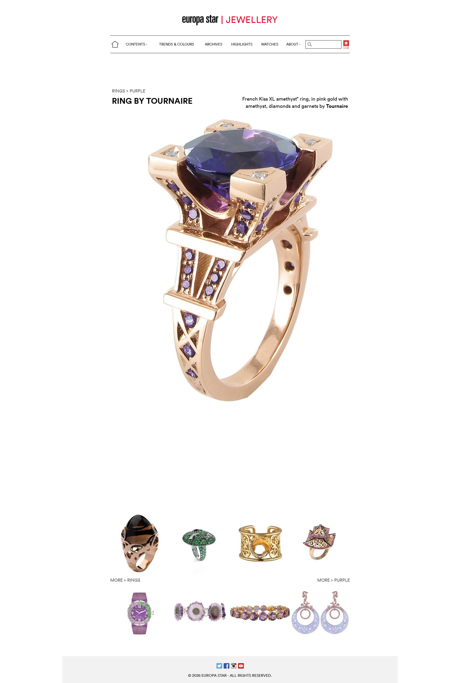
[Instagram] (234, 665)
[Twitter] (219, 665)
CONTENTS (135, 44)
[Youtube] (241, 665)
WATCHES (269, 44)
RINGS (118, 91)
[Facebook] (227, 665)
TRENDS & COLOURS (176, 44)
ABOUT (292, 44)
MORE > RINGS (125, 580)
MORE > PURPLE (333, 580)
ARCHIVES (213, 44)
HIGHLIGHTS (242, 44)
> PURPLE (135, 91)
